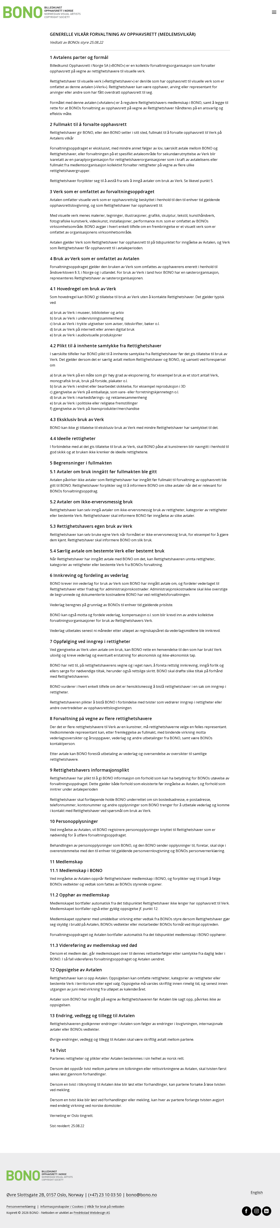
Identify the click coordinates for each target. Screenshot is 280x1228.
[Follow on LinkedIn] (266, 1211)
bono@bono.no (141, 1195)
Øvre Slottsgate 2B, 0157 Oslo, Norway (45, 1195)
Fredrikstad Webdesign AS (92, 1213)
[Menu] (274, 12)
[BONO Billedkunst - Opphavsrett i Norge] (41, 12)
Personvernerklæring (21, 1206)
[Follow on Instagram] (256, 1211)
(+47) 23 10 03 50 (104, 1195)
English (257, 1192)
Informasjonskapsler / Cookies (62, 1206)
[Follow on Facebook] (246, 1211)
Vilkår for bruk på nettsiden (105, 1206)
